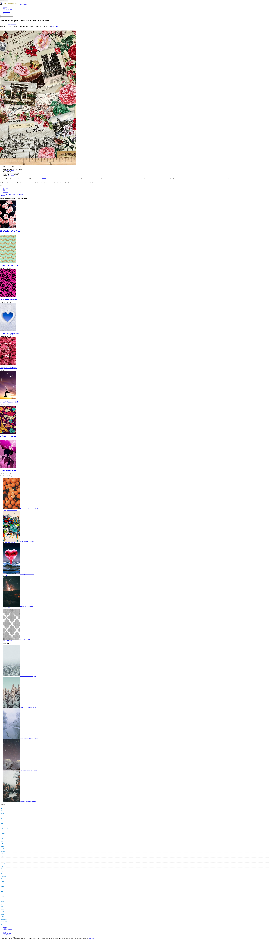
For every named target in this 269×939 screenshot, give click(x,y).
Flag (2, 856)
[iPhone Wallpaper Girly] (8, 467)
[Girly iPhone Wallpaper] (8, 364)
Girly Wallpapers (12, 24)
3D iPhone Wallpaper (22, 4)
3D (1, 808)
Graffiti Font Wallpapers (9, 542)
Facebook (5, 194)
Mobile (4, 190)
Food (2, 861)
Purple (2, 901)
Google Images (10, 175)
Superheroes (4, 919)
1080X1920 (5, 188)
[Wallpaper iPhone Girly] (8, 433)
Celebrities (3, 833)
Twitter (1, 194)
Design (2, 846)
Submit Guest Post (7, 933)
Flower (2, 858)
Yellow (2, 924)
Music (2, 889)
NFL (2, 894)
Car (2, 831)
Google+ (14, 194)
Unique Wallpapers (8, 607)
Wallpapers (5, 192)
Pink (2, 899)
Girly (4, 189)
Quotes (2, 904)
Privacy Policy (6, 10)
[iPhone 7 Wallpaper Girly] (8, 262)
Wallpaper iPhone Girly (8, 436)
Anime (2, 816)
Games (2, 868)
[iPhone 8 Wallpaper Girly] (8, 399)
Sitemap (4, 13)
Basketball (3, 821)
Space (2, 914)
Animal (2, 813)
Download (2, 195)
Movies (2, 886)
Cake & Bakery (4, 828)
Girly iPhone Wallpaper (8, 368)
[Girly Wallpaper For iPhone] (8, 228)
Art (2, 818)
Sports (2, 916)
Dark (2, 843)
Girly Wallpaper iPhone (8, 299)
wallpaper (44, 178)
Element (3, 851)
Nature (2, 891)
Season (2, 909)
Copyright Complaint (7, 9)
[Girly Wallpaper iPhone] (8, 296)
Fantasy (2, 853)
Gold (2, 871)
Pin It (21, 194)
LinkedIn (18, 194)
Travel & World (4, 921)
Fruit (2, 866)
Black (2, 823)
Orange (2, 896)
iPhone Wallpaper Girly (8, 470)
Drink (2, 848)
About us (5, 7)
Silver (2, 911)
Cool (2, 838)
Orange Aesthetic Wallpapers (10, 510)
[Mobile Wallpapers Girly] (134, 97)
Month (2, 884)
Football (3, 863)
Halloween (3, 876)
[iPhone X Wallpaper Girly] (8, 330)
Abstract (3, 810)
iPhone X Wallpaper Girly (9, 333)
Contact (4, 8)
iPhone (2, 878)
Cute (2, 841)
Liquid (5, 575)
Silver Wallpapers (8, 640)
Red (2, 906)
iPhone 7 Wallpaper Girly (9, 265)
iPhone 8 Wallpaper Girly (9, 402)
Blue (2, 826)
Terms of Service (6, 12)
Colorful (3, 836)
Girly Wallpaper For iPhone (10, 231)
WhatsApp (9, 194)
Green (2, 873)
